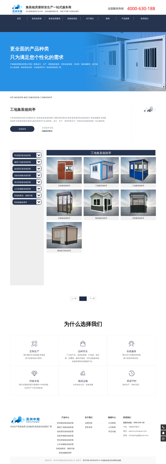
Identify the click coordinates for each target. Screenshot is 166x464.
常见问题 (112, 431)
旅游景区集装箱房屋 (65, 431)
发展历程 (88, 423)
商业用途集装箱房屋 (65, 440)
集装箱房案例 (54, 18)
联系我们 (145, 18)
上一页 (73, 298)
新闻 (108, 18)
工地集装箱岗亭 (46, 97)
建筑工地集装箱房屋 (31, 97)
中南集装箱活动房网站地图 (111, 460)
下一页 (92, 298)
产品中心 (65, 417)
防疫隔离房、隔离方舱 (65, 448)
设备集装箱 (72, 18)
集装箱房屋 (37, 18)
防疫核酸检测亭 (65, 452)
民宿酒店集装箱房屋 (65, 423)
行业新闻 (112, 423)
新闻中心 (112, 417)
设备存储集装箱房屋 (65, 435)
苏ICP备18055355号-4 (91, 460)
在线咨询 (22, 129)
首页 (19, 18)
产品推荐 (125, 18)
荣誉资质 (88, 427)
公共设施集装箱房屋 (65, 444)
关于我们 (90, 18)
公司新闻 (112, 427)
